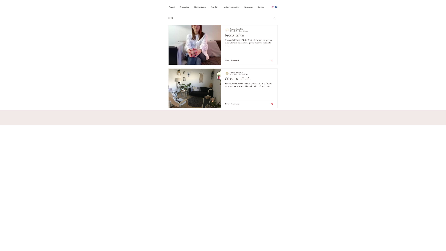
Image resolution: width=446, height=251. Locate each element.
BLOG (170, 18)
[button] (275, 18)
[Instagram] (273, 7)
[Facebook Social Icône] (276, 7)
